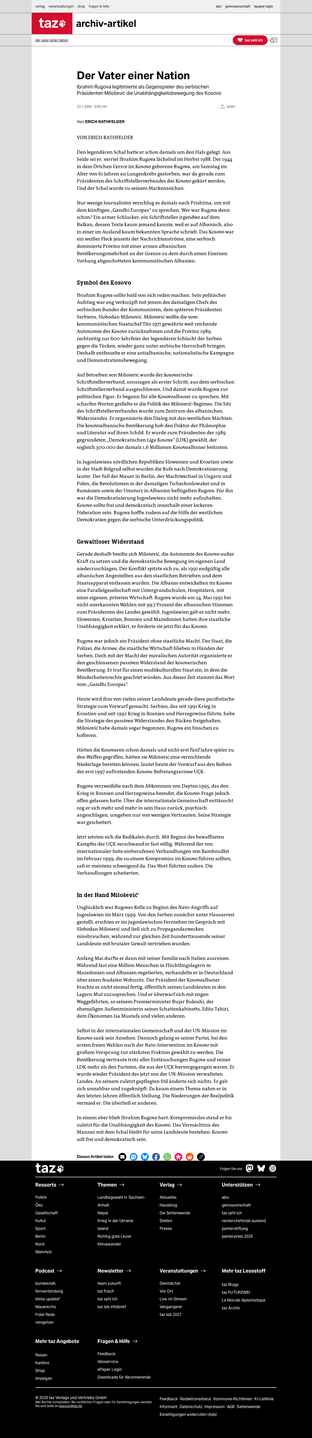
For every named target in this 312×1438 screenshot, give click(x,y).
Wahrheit (43, 1252)
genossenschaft (236, 1205)
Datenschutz (191, 1406)
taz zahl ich (232, 1213)
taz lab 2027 (171, 1314)
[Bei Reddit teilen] (190, 1157)
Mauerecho (45, 1306)
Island (103, 1228)
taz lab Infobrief (112, 1306)
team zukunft (109, 1283)
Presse (166, 1228)
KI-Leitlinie (264, 1398)
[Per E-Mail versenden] (122, 1157)
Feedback (107, 1353)
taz (50, 1169)
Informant (169, 1406)
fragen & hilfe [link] (99, 6)
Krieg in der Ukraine (115, 1220)
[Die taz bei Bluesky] (261, 1171)
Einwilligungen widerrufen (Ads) (188, 1414)
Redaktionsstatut (196, 1398)
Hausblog (168, 1205)
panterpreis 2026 (237, 1236)
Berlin (40, 1236)
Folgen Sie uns (231, 1169)
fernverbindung (49, 1291)
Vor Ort (166, 1291)
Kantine (42, 1362)
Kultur (40, 1220)
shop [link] (81, 6)
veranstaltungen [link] (61, 6)
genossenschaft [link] (237, 6)
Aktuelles (168, 1197)
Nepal (103, 1213)
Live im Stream (173, 1299)
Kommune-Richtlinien (234, 1398)
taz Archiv (231, 1308)
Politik (41, 1197)
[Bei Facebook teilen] (156, 1157)
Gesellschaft (46, 1213)
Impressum (215, 1406)
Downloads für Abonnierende (124, 1377)
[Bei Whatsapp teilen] (167, 1157)
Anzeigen (43, 1378)
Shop (40, 1370)
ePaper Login (110, 1369)
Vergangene (171, 1306)
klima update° (47, 1299)
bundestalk (45, 1283)
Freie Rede (45, 1314)
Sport (40, 1228)
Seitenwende (248, 1406)
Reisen (41, 1355)
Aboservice (108, 1361)
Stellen (166, 1220)
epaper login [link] (263, 6)
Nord (39, 1244)
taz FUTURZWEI (236, 1292)
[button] (274, 40)
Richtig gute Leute (114, 1236)
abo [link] (219, 6)
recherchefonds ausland (244, 1220)
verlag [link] (40, 6)
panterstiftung (235, 1228)
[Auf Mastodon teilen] (133, 1157)
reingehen (44, 1322)
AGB (231, 1406)
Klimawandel (109, 1244)
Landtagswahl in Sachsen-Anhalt (121, 1201)
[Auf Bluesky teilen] (145, 1157)
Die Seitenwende (175, 1213)
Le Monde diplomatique (243, 1300)
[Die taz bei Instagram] (273, 1171)
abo (225, 1197)
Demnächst (170, 1283)
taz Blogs (230, 1284)
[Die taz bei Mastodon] (250, 1171)
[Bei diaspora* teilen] (178, 1157)
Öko (39, 1205)
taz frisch (106, 1291)
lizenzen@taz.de (70, 1406)
